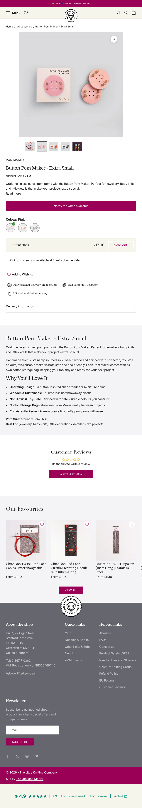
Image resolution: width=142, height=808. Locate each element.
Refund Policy (108, 673)
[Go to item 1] (30, 146)
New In (69, 653)
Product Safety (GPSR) (115, 653)
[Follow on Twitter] (17, 756)
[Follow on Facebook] (8, 756)
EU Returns (106, 680)
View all (71, 590)
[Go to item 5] (77, 146)
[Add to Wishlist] (42, 524)
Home (9, 26)
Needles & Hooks (77, 640)
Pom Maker (15, 160)
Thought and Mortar (29, 779)
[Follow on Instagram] (27, 756)
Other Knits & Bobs (77, 646)
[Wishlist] (26, 12)
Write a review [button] (71, 474)
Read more (13, 193)
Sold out (120, 245)
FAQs (102, 640)
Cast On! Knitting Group (115, 667)
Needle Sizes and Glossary (117, 660)
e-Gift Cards (73, 660)
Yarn (68, 633)
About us (105, 633)
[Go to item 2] (42, 146)
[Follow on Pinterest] (36, 756)
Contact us (106, 646)
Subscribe (20, 742)
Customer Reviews (112, 687)
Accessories (24, 26)
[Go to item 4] (65, 146)
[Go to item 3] (53, 146)
